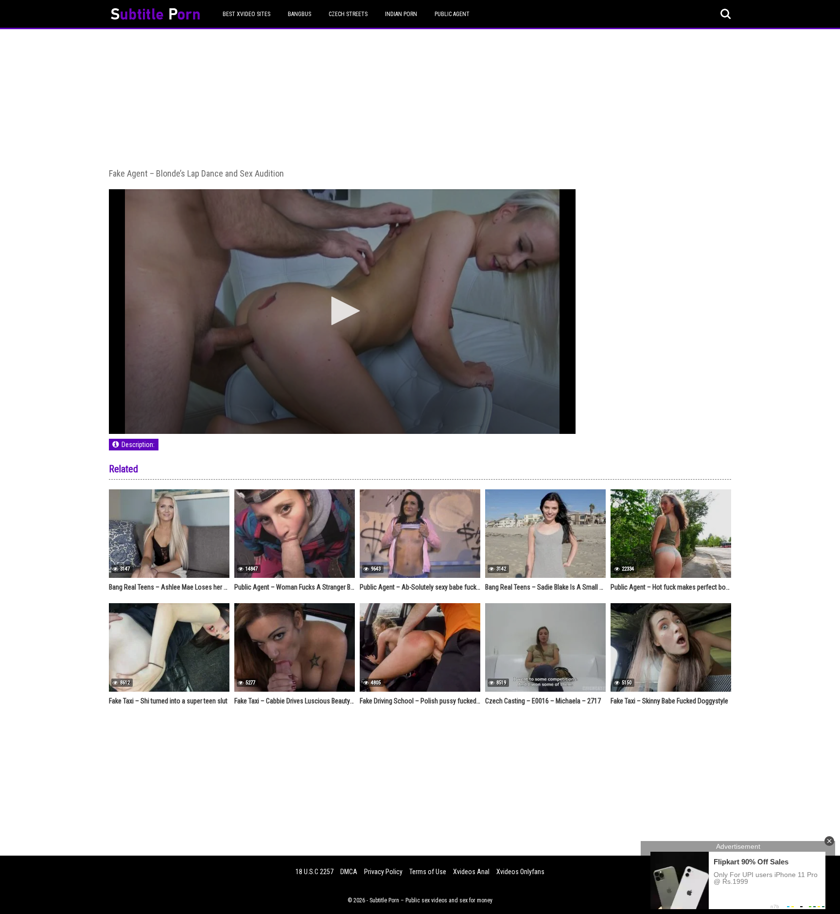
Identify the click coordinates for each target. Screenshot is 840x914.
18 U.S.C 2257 (314, 872)
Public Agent (452, 14)
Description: (138, 444)
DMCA (348, 872)
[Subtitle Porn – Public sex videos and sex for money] (155, 15)
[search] (725, 14)
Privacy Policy (383, 872)
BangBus (299, 14)
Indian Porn (401, 14)
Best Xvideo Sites (246, 14)
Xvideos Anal (471, 872)
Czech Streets (348, 14)
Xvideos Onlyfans (520, 872)
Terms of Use (427, 872)
